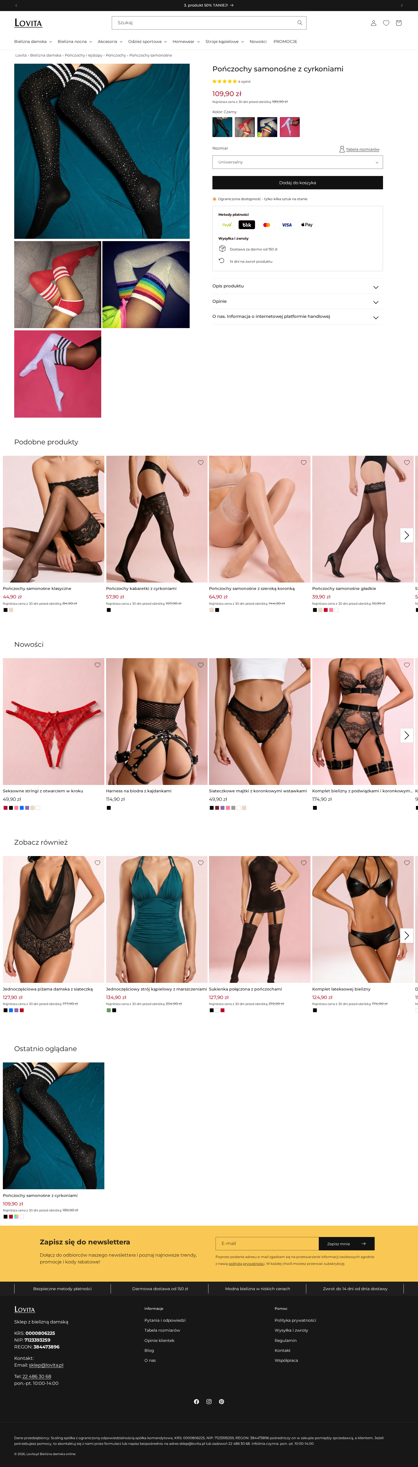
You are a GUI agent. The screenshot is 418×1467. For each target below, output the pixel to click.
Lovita (21, 55)
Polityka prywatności (295, 1320)
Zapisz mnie (338, 1244)
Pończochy (116, 55)
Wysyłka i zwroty (291, 1330)
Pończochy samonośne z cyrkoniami (40, 1195)
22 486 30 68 (36, 1376)
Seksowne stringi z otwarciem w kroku (43, 790)
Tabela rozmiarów (362, 149)
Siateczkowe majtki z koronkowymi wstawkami (258, 790)
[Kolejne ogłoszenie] (402, 5)
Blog (149, 1350)
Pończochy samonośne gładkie (344, 588)
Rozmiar (220, 148)
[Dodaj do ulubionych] (97, 462)
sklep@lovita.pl (46, 1365)
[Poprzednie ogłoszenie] (16, 5)
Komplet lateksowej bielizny (341, 989)
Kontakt (283, 1350)
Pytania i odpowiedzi (165, 1320)
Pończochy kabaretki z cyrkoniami (141, 588)
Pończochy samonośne (150, 55)
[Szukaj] (300, 22)
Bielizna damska (45, 55)
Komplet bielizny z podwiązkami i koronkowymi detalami (361, 791)
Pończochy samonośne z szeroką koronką (252, 588)
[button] (32, 41)
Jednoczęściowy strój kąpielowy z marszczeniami (156, 989)
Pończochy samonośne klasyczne (37, 588)
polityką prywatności (246, 1263)
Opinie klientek (159, 1340)
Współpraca (286, 1360)
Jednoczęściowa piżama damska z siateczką (48, 989)
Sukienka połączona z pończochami (245, 989)
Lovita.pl (32, 1454)
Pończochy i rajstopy (83, 55)
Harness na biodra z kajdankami (138, 790)
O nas (150, 1360)
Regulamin (286, 1340)
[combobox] (209, 22)
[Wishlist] (386, 23)
